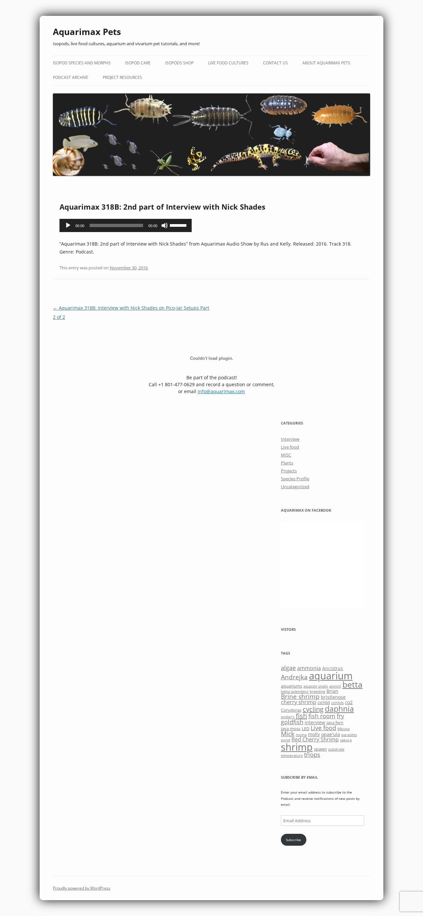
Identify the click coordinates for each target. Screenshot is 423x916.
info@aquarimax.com (221, 391)
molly (314, 734)
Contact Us (275, 63)
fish (301, 715)
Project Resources (122, 77)
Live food (290, 447)
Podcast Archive (70, 77)
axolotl (335, 686)
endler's (287, 717)
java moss (290, 728)
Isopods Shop (179, 63)
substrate (336, 749)
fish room (321, 716)
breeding (317, 691)
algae (288, 668)
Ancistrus (332, 668)
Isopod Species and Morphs (82, 63)
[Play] (68, 225)
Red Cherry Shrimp (315, 739)
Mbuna (343, 729)
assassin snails (315, 686)
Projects (289, 471)
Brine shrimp (300, 696)
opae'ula (330, 734)
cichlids (337, 702)
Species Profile (295, 479)
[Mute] (164, 225)
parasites (349, 734)
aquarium (331, 675)
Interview (290, 439)
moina (301, 734)
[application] (125, 225)
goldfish (292, 722)
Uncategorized (295, 487)
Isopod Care (138, 63)
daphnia (339, 708)
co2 (349, 702)
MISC (286, 455)
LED (305, 728)
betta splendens (294, 691)
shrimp (297, 746)
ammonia (309, 668)
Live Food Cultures (228, 63)
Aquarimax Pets (87, 32)
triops (312, 755)
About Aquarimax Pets (326, 63)
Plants (287, 463)
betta (352, 684)
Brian (332, 691)
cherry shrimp (298, 702)
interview (315, 722)
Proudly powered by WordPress (81, 888)
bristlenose (333, 697)
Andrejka (294, 677)
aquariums (291, 686)
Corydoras (291, 710)
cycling (313, 709)
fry (340, 716)
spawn (320, 749)
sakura (346, 740)
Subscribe (293, 839)
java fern (335, 723)
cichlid (324, 702)
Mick (287, 733)
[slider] (179, 225)
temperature (292, 755)
